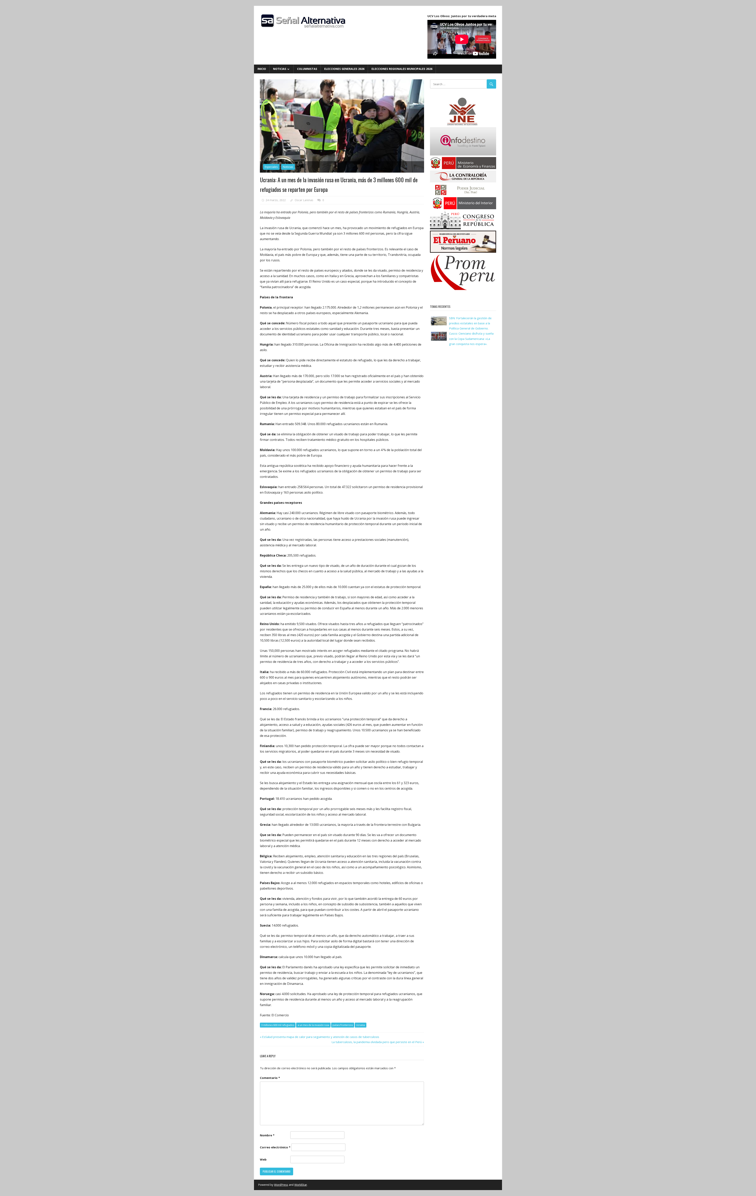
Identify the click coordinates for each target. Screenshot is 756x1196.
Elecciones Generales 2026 (344, 69)
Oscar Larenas (304, 200)
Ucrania (360, 1025)
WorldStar (300, 1185)
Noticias (279, 69)
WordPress (281, 1185)
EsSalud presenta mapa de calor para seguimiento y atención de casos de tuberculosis (320, 1037)
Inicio (262, 69)
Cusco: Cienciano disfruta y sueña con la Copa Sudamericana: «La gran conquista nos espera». (471, 338)
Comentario (270, 1078)
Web (263, 1159)
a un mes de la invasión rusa (313, 1025)
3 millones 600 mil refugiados (277, 1025)
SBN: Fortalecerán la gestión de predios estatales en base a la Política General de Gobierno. (470, 323)
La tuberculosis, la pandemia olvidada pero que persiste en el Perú (377, 1042)
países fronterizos (343, 1025)
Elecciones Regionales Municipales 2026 (402, 69)
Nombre (267, 1135)
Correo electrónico (275, 1147)
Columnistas (307, 69)
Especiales (271, 167)
